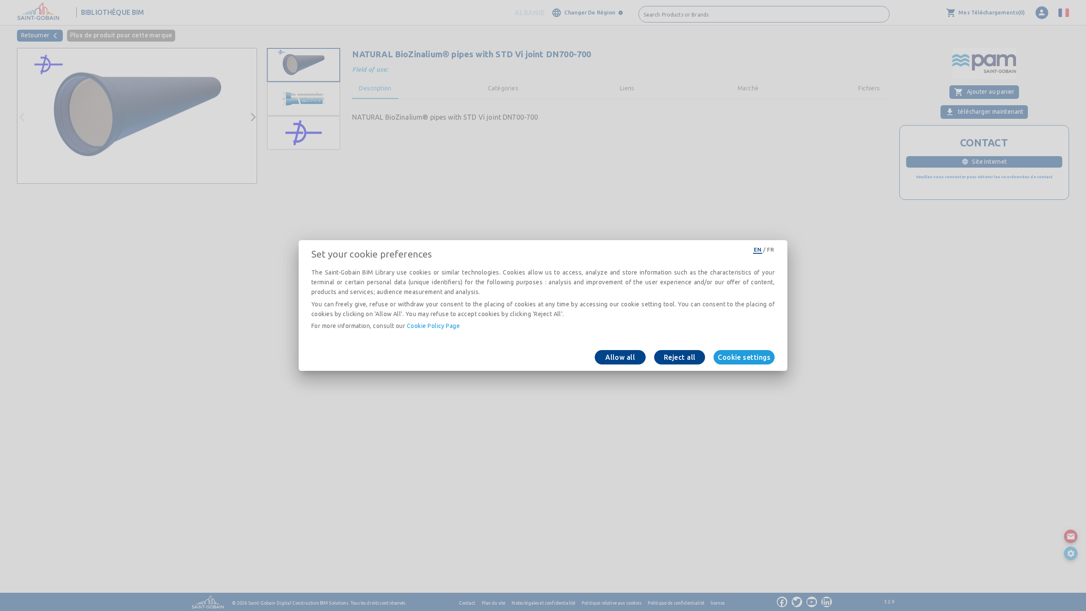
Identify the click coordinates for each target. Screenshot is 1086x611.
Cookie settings (744, 357)
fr (770, 249)
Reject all (680, 357)
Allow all (620, 357)
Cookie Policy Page (433, 325)
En (757, 249)
